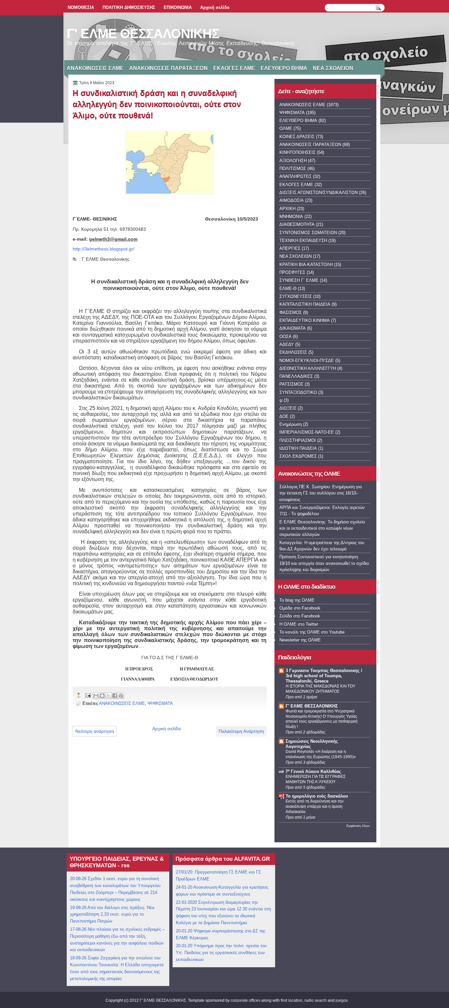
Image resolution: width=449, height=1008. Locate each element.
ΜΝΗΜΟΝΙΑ (291, 216)
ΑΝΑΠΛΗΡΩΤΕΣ (295, 176)
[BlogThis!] (102, 695)
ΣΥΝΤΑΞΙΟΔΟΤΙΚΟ (298, 392)
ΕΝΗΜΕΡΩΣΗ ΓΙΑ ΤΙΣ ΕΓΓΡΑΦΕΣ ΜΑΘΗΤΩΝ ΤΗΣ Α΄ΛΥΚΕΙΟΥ (315, 779)
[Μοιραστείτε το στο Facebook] (114, 695)
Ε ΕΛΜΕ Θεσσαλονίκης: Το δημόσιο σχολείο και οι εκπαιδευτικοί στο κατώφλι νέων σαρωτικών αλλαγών (322, 528)
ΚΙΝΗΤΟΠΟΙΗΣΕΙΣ (297, 152)
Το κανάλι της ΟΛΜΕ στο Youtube (311, 632)
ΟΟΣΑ (285, 336)
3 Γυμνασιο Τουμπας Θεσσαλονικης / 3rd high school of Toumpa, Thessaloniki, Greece (324, 676)
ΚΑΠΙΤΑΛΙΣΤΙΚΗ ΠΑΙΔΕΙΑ (304, 304)
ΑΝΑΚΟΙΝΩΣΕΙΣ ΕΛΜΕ (95, 68)
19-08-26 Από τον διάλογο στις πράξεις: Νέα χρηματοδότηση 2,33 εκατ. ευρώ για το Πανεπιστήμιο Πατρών (112, 914)
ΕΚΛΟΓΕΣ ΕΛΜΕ (234, 68)
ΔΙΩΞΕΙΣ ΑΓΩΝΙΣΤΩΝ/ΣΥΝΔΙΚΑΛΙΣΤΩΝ (318, 192)
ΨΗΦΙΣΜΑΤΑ (160, 703)
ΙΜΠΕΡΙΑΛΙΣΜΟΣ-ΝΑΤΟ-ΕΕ (306, 432)
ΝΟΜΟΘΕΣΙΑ (81, 7)
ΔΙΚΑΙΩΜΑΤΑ (292, 328)
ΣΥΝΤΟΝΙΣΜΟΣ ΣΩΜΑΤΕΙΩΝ (308, 232)
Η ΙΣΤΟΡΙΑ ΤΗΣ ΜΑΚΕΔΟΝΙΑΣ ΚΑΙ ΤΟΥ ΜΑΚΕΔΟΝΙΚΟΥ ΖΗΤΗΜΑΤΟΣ (320, 689)
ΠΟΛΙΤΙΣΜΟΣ (292, 168)
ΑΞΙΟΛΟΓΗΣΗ (293, 160)
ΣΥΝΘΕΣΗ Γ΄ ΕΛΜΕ (299, 280)
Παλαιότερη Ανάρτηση (241, 731)
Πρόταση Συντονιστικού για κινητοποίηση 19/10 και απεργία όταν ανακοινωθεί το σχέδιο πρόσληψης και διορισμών (324, 563)
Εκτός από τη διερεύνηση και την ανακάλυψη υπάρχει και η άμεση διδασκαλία (314, 806)
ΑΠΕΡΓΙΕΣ (289, 248)
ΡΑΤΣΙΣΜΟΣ (291, 384)
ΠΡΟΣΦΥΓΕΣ (292, 272)
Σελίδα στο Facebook (299, 615)
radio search (315, 1000)
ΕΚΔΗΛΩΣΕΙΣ (293, 352)
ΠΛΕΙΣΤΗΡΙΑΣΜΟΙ (297, 440)
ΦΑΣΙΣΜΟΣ (290, 312)
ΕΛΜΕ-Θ (287, 288)
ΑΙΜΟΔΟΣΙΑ (291, 200)
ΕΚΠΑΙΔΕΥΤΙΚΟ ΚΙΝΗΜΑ (304, 320)
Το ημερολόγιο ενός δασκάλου (317, 796)
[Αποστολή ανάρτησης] (88, 695)
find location (291, 1000)
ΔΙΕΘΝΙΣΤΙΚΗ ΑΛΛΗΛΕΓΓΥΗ (307, 368)
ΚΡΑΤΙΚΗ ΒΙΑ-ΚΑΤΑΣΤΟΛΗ (306, 264)
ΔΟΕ (284, 416)
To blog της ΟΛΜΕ (297, 600)
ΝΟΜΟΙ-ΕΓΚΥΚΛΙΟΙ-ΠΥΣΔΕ (306, 360)
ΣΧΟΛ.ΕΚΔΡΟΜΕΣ (298, 456)
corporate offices (245, 1000)
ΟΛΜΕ (285, 128)
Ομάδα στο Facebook (299, 608)
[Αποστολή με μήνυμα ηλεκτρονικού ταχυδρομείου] (96, 695)
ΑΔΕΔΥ (286, 344)
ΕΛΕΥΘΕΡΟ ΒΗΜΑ (284, 68)
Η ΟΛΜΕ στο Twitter (298, 624)
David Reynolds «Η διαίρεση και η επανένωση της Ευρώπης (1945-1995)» (321, 754)
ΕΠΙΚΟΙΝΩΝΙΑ (178, 7)
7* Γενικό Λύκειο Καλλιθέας (313, 771)
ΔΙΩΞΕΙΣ (287, 408)
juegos (342, 1000)
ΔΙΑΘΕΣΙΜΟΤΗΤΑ (297, 224)
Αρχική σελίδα (214, 7)
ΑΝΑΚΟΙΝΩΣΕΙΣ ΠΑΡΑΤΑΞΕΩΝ (168, 68)
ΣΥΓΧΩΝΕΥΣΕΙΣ (295, 296)
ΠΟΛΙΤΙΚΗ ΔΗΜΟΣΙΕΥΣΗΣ (129, 7)
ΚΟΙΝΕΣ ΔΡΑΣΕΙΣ (297, 136)
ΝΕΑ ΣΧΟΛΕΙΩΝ (333, 68)
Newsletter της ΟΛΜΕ (300, 639)
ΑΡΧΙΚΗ (287, 208)
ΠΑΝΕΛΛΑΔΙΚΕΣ (296, 376)
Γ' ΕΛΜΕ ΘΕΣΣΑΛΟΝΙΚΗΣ (143, 33)
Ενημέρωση (290, 424)
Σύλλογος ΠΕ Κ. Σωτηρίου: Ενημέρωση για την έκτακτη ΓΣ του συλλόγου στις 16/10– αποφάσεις (320, 493)
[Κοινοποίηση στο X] (108, 695)
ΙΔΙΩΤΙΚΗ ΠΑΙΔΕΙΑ (298, 448)
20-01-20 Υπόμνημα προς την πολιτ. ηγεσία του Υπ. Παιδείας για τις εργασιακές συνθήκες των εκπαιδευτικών (221, 952)
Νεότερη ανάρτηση (94, 731)
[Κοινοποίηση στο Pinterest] (121, 695)
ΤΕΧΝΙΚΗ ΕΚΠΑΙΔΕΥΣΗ (303, 240)
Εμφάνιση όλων (358, 826)
